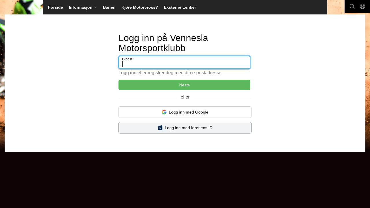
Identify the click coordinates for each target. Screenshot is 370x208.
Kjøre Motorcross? (139, 7)
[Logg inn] (362, 6)
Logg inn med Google (188, 112)
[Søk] (352, 6)
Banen (109, 7)
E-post (127, 59)
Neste (184, 85)
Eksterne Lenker (180, 7)
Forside (55, 7)
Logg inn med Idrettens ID (188, 127)
